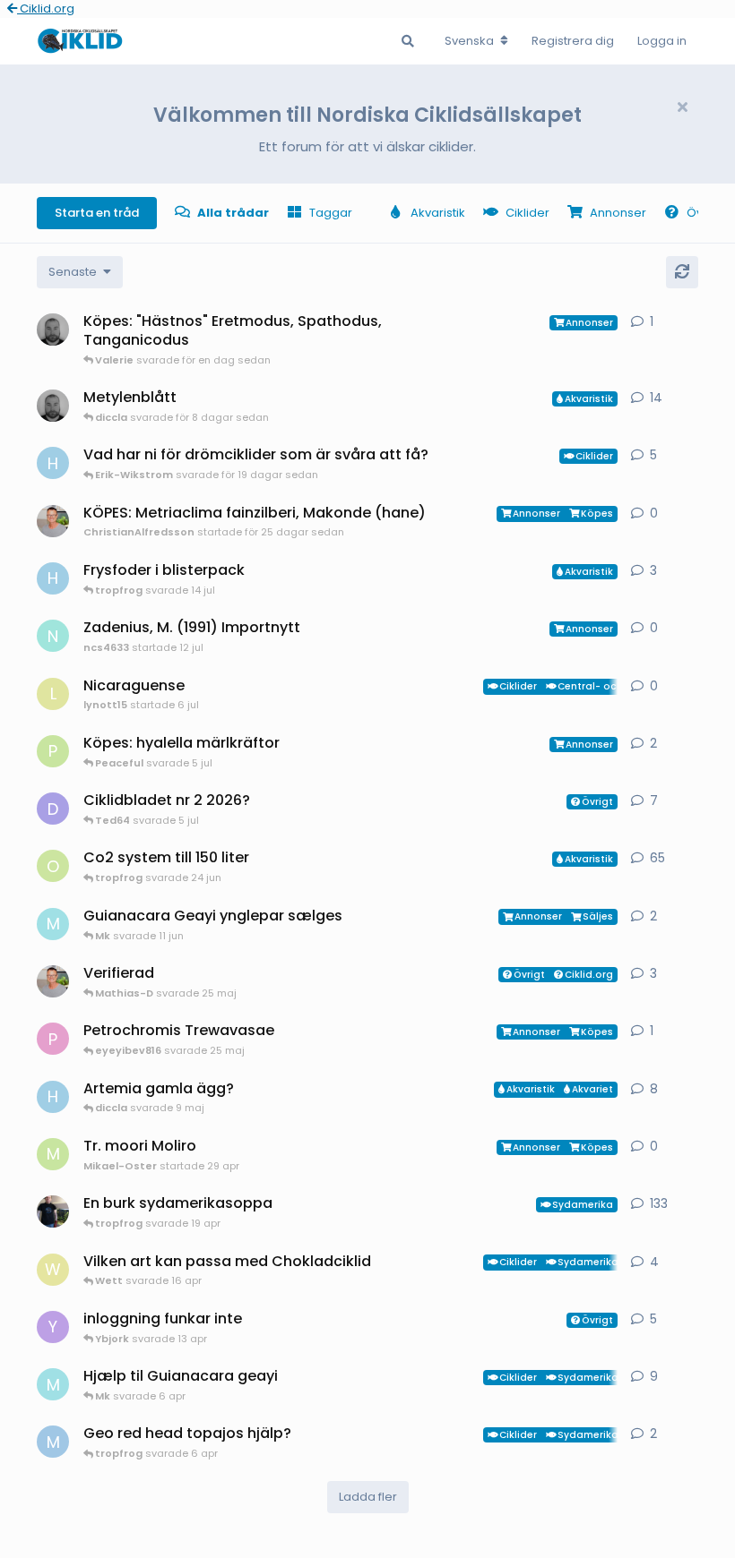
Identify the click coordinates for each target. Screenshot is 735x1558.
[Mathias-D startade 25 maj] (53, 329)
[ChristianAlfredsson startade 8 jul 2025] (53, 981)
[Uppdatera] (682, 272)
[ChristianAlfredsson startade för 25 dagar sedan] (53, 521)
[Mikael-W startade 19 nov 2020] (53, 1211)
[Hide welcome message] (682, 107)
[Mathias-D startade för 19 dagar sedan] (53, 406)
